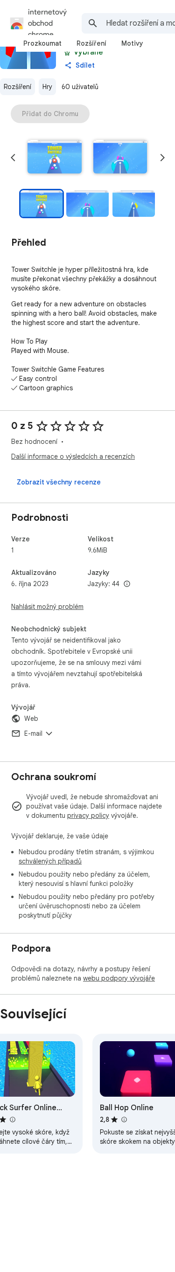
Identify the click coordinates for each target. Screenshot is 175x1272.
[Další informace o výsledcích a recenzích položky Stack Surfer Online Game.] (12, 1119)
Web (31, 718)
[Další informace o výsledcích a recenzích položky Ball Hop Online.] (123, 1119)
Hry (47, 87)
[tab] (42, 43)
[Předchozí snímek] (13, 157)
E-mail (33, 733)
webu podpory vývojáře (119, 978)
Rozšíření (17, 87)
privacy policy (88, 815)
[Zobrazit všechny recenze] (58, 482)
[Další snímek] (162, 157)
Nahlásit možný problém (47, 606)
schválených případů (50, 861)
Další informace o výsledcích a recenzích (73, 456)
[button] (54, 157)
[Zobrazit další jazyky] (127, 584)
